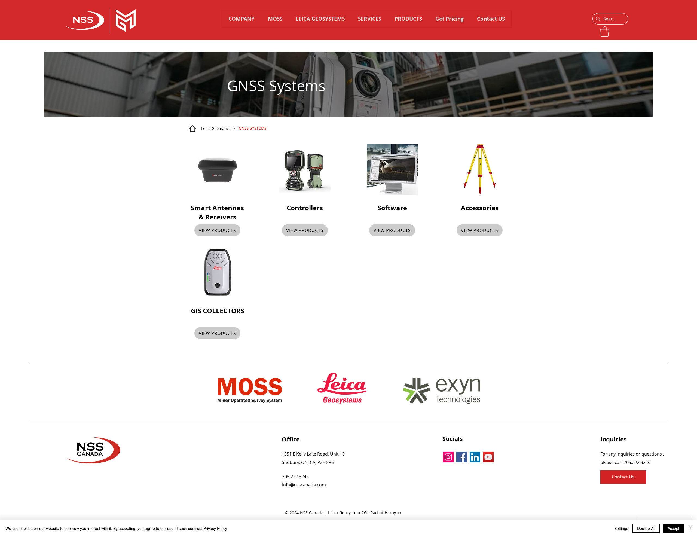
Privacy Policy (215, 528)
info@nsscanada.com (304, 485)
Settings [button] (621, 528)
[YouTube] (488, 457)
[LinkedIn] (475, 457)
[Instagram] (448, 457)
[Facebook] (461, 457)
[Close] (690, 528)
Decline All (646, 528)
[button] (408, 18)
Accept (673, 528)
